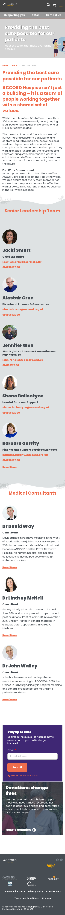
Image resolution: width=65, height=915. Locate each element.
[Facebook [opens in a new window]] (57, 860)
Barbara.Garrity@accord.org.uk (25, 455)
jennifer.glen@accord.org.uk (22, 360)
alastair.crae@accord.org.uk (23, 309)
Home (5, 65)
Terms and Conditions (26, 898)
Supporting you (14, 15)
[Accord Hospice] (17, 6)
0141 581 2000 (11, 267)
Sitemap (46, 898)
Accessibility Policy (14, 891)
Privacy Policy (35, 891)
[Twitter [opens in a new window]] (61, 860)
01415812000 (10, 365)
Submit (17, 767)
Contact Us (53, 15)
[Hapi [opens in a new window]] (51, 867)
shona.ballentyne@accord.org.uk (26, 407)
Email (11, 750)
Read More (9, 467)
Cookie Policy (53, 891)
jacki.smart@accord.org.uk (21, 262)
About (15, 65)
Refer (35, 15)
